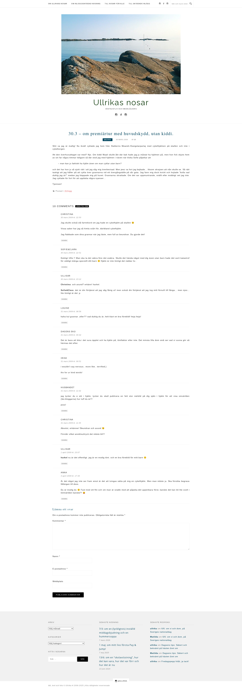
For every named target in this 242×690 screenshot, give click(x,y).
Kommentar (59, 521)
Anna (64, 472)
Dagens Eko (68, 331)
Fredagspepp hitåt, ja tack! (175, 661)
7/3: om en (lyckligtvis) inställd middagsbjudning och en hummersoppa (117, 632)
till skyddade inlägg (139, 3)
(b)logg (107, 139)
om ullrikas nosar (57, 3)
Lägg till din (82, 206)
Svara (64, 240)
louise (65, 308)
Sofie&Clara (69, 249)
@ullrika (122, 681)
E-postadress (60, 569)
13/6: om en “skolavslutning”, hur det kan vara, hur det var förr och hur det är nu (119, 661)
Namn (56, 556)
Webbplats (58, 581)
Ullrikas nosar (121, 102)
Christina (67, 214)
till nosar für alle (115, 3)
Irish (64, 358)
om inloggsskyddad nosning (86, 3)
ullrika (153, 628)
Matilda (154, 637)
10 (135, 139)
